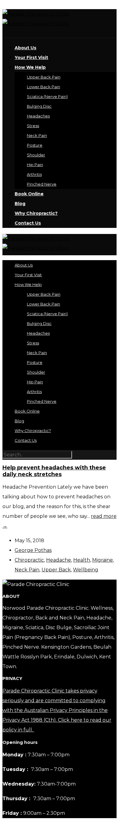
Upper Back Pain (43, 77)
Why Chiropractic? (36, 213)
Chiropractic (29, 560)
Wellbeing (85, 570)
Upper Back (56, 570)
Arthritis (34, 174)
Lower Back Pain (43, 86)
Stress (33, 125)
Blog (20, 203)
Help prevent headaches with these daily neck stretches (54, 471)
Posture (34, 145)
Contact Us (28, 223)
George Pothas (33, 550)
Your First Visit (31, 57)
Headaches (38, 115)
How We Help (30, 67)
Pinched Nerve (41, 184)
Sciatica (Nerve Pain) (47, 96)
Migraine (102, 560)
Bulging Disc (39, 106)
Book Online (29, 194)
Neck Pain (37, 135)
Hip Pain (35, 164)
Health (81, 560)
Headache (58, 560)
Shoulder (36, 154)
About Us (25, 48)
